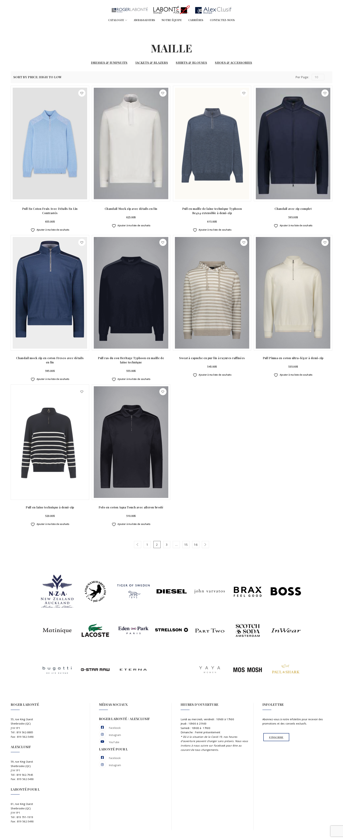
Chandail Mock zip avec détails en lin (131, 209)
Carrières (195, 20)
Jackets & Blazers (151, 62)
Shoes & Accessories (233, 62)
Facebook (115, 728)
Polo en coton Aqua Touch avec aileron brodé (131, 507)
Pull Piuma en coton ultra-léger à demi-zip (293, 358)
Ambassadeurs (144, 20)
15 (186, 545)
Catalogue (116, 20)
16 (196, 545)
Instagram (115, 735)
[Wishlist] (81, 93)
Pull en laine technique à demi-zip (50, 507)
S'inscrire (276, 737)
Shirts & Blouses (191, 62)
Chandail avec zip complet (293, 209)
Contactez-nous (222, 20)
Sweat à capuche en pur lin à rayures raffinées (212, 358)
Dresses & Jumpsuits (109, 62)
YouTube (114, 742)
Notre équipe (172, 20)
